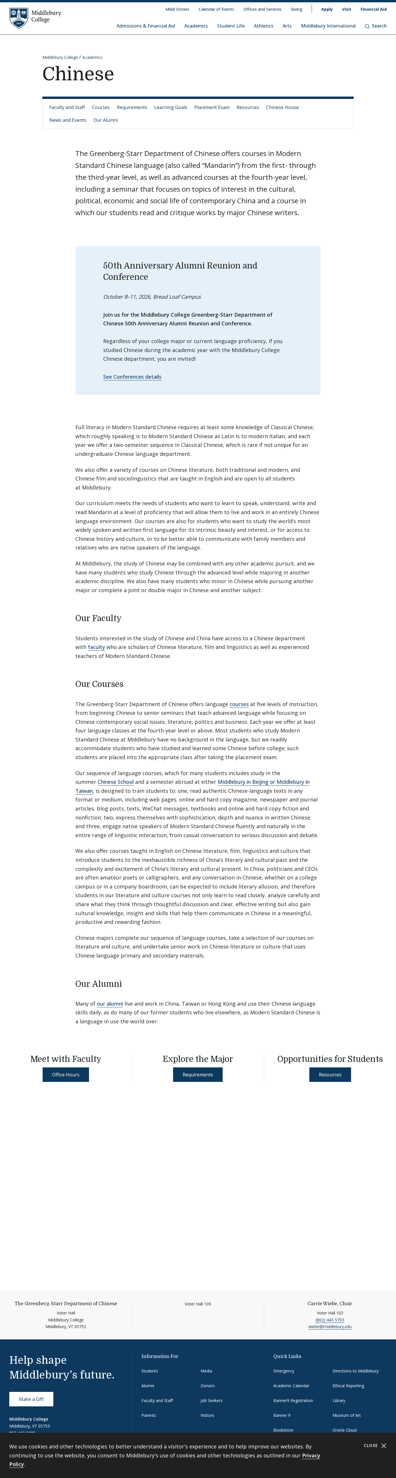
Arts (287, 26)
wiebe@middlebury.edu (330, 1326)
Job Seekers (212, 1400)
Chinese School (116, 781)
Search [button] (379, 26)
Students (149, 1371)
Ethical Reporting (348, 1385)
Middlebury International (328, 26)
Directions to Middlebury (356, 1371)
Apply (327, 9)
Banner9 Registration (293, 1400)
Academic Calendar (291, 1385)
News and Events (67, 120)
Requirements (132, 107)
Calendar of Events (216, 9)
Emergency (283, 1371)
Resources (248, 107)
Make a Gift (31, 1399)
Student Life (231, 26)
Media (206, 1371)
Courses (101, 107)
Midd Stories (177, 9)
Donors (208, 1385)
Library (339, 1400)
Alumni (147, 1385)
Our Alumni (105, 120)
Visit (346, 9)
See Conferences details (132, 376)
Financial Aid (374, 9)
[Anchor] (127, 618)
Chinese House (282, 107)
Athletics (263, 26)
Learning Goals (170, 107)
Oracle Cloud (345, 1430)
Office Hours (65, 1074)
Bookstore (283, 1430)
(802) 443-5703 (330, 1320)
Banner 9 (281, 1415)
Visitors (207, 1415)
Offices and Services (262, 9)
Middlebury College (60, 57)
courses (239, 704)
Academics (196, 26)
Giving (296, 9)
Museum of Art (347, 1415)
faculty (96, 646)
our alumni (110, 1003)
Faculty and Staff (67, 107)
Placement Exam (212, 107)
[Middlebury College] (35, 18)
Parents (148, 1415)
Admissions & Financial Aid (146, 26)
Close (372, 1445)
